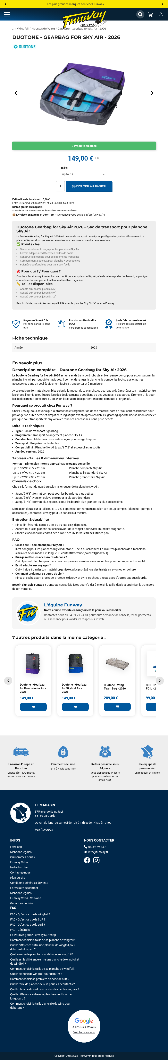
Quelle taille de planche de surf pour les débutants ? (42, 984)
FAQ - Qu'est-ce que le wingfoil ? (30, 914)
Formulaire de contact (24, 888)
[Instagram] (96, 860)
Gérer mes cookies (21, 903)
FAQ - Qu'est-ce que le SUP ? (27, 919)
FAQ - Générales (20, 929)
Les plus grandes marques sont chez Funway (75, 4)
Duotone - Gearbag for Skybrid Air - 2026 (74, 688)
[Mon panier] (150, 14)
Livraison (16, 846)
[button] (8, 681)
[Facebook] (87, 860)
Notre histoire (18, 867)
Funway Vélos (19, 862)
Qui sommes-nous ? (22, 857)
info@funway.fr (94, 214)
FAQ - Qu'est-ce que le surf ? (27, 924)
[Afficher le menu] (11, 14)
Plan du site (17, 877)
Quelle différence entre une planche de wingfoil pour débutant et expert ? (42, 947)
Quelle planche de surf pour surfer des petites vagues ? (44, 989)
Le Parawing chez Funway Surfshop (33, 935)
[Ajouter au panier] (33, 707)
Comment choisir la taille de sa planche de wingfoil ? (43, 940)
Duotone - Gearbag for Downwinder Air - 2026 (33, 688)
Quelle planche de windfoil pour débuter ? (36, 973)
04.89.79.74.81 (98, 846)
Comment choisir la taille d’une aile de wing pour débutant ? (40, 1005)
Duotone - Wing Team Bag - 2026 (115, 686)
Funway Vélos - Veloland (25, 898)
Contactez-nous (20, 872)
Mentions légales (21, 852)
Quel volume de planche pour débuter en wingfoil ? (42, 954)
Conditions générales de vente (29, 882)
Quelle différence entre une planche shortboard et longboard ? (41, 996)
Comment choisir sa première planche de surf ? (39, 979)
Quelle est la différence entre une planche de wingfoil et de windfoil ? (44, 961)
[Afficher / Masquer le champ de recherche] (140, 14)
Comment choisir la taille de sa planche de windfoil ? (43, 968)
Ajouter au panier (90, 186)
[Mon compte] (161, 14)
